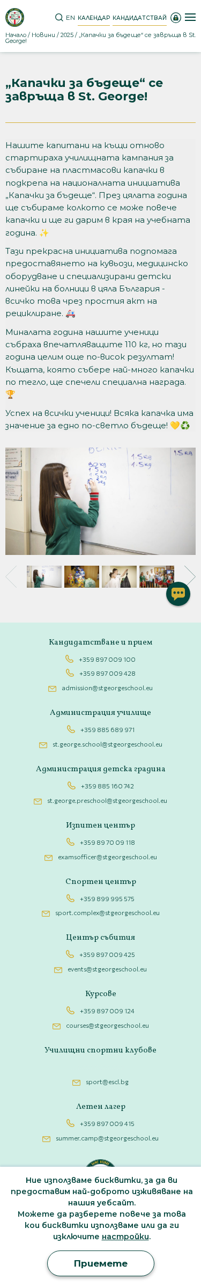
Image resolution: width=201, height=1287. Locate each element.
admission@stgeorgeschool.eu (107, 687)
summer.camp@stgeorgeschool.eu (107, 1138)
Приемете (101, 1263)
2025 (67, 35)
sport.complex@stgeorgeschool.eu (107, 912)
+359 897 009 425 (107, 954)
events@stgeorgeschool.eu (107, 968)
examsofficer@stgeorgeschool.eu (107, 856)
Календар (94, 17)
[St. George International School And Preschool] (14, 17)
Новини (43, 35)
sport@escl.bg (107, 1081)
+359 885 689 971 (107, 729)
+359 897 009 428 (107, 673)
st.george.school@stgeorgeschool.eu (107, 744)
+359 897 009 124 (107, 1010)
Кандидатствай (140, 17)
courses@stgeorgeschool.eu (107, 1025)
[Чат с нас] (178, 594)
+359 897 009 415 (107, 1123)
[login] (175, 17)
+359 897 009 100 (107, 659)
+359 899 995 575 (107, 898)
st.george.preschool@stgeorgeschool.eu (107, 800)
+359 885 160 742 (107, 785)
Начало (15, 35)
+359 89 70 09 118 (107, 842)
